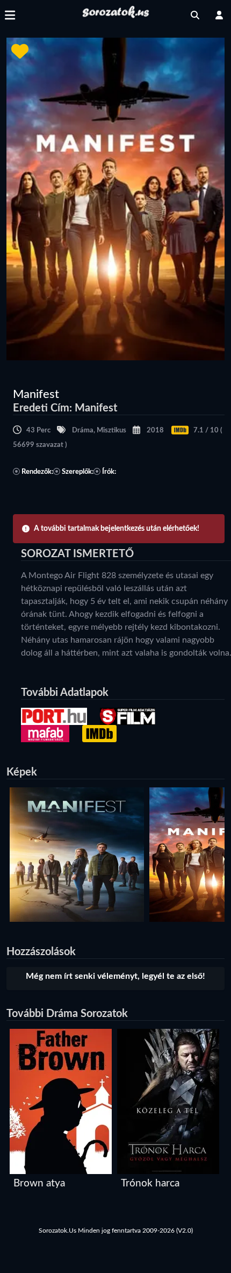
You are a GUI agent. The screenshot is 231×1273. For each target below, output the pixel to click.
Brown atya (39, 1183)
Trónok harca (150, 1183)
